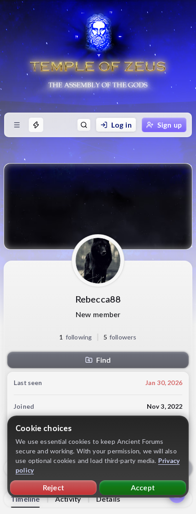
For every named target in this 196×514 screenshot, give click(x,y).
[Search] (83, 125)
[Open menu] (17, 125)
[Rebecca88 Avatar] (98, 260)
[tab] (25, 499)
